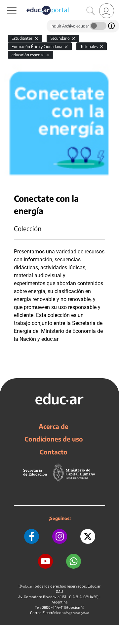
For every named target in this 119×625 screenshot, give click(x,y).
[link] (106, 10)
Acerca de (53, 426)
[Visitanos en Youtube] (45, 561)
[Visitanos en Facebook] (31, 536)
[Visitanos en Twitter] (87, 536)
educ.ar (27, 586)
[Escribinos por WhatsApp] (73, 561)
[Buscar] (90, 11)
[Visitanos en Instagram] (59, 536)
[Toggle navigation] (6, 3)
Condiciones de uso (53, 439)
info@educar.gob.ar (76, 613)
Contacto (53, 452)
